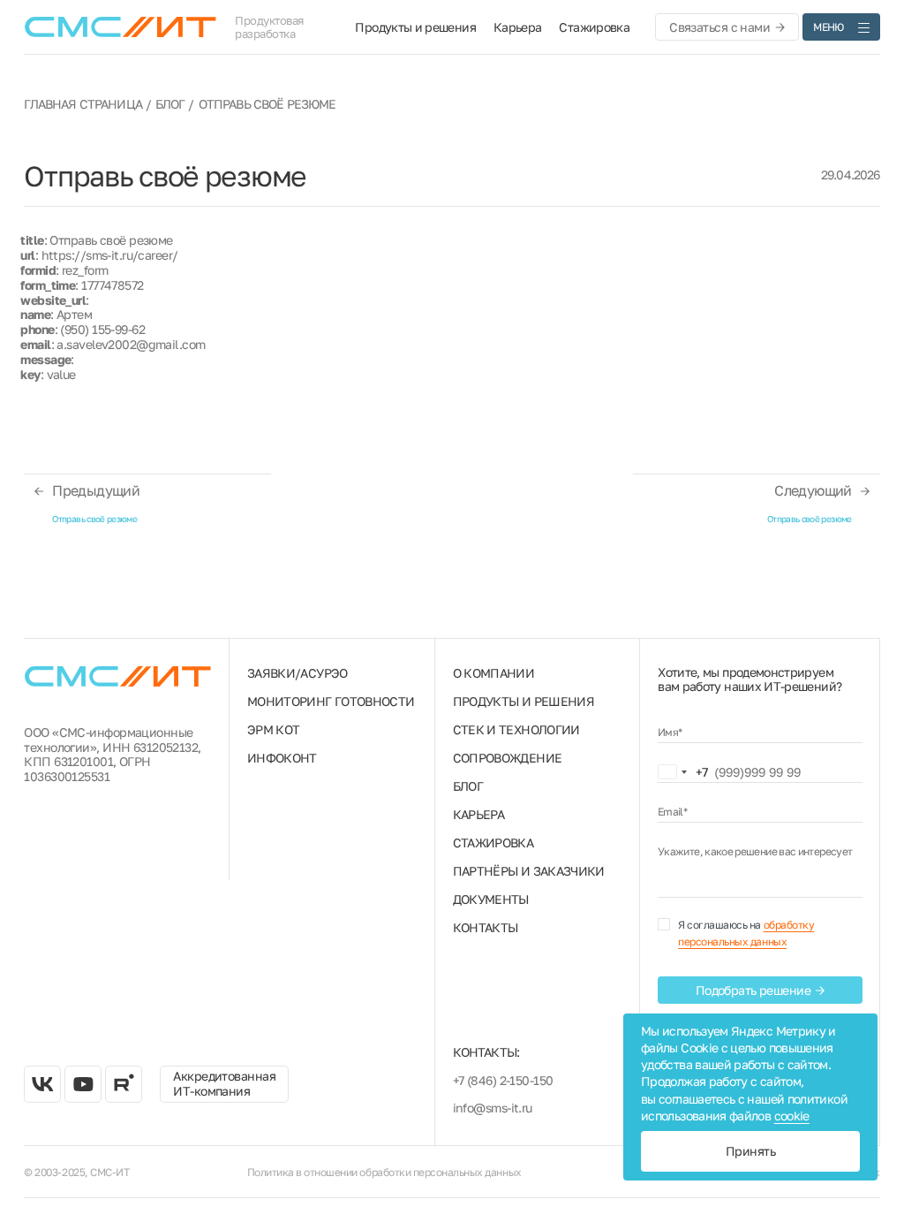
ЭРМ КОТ (273, 729)
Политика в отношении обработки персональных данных (384, 1172)
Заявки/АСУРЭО (297, 672)
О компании (494, 672)
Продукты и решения (415, 26)
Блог (170, 104)
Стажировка (594, 26)
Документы (491, 899)
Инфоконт (282, 757)
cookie (792, 1115)
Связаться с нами (719, 26)
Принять (750, 1150)
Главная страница (83, 104)
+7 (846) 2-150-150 (503, 1080)
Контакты (485, 927)
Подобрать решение (753, 990)
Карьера (517, 26)
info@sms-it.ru (492, 1107)
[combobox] (683, 772)
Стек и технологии (516, 729)
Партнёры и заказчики (529, 870)
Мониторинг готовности (331, 701)
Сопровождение (507, 757)
